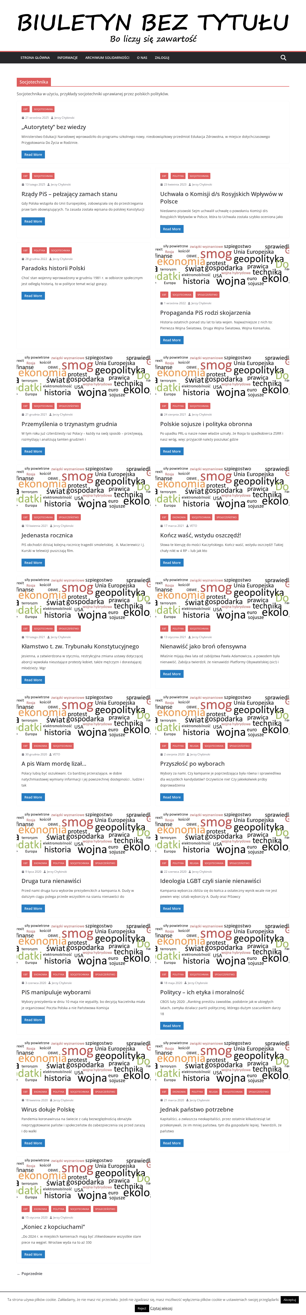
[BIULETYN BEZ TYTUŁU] (153, 14)
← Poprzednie (29, 1273)
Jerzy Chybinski (64, 118)
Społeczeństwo (207, 294)
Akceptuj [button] (290, 1300)
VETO (193, 526)
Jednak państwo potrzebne (197, 1109)
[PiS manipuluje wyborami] (84, 944)
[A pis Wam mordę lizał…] (84, 715)
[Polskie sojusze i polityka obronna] (222, 376)
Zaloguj (162, 57)
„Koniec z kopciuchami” (53, 1227)
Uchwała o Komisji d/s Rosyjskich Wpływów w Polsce (221, 197)
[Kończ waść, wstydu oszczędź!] (222, 487)
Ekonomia (179, 517)
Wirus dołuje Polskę (48, 1109)
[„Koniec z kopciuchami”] (84, 1179)
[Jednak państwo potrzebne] (222, 1061)
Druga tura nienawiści (51, 881)
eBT (25, 109)
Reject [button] (142, 1308)
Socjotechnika (43, 109)
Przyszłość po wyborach (192, 763)
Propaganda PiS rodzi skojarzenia (205, 312)
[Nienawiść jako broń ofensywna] (222, 598)
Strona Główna (35, 57)
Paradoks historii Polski (53, 268)
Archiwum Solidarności (107, 57)
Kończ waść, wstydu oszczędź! (200, 535)
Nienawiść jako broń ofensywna (203, 646)
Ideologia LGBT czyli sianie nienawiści (210, 881)
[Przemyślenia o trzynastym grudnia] (84, 376)
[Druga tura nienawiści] (84, 833)
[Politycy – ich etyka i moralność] (222, 944)
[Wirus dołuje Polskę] (84, 1061)
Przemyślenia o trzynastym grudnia (69, 424)
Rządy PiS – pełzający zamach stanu (69, 194)
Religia (194, 745)
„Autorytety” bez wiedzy (54, 127)
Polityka (178, 176)
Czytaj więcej (161, 1308)
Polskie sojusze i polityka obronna (206, 424)
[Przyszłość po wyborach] (222, 715)
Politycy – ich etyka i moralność (202, 992)
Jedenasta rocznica (47, 535)
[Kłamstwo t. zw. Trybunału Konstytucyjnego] (84, 598)
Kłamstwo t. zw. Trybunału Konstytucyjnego (80, 646)
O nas (142, 57)
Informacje (67, 57)
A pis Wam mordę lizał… (54, 763)
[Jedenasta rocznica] (84, 487)
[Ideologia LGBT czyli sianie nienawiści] (222, 833)
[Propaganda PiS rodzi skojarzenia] (222, 264)
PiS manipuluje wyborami (56, 992)
